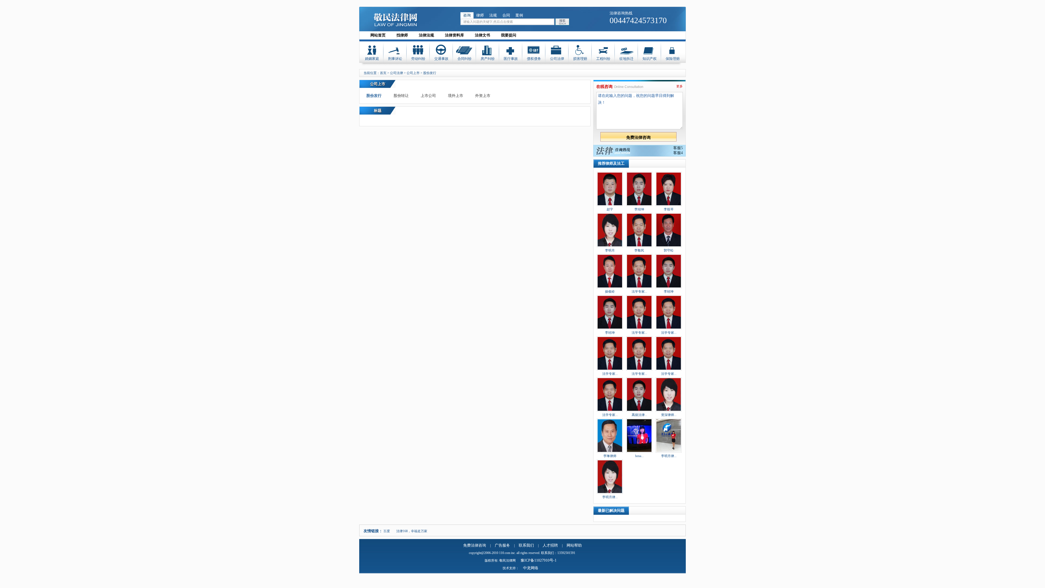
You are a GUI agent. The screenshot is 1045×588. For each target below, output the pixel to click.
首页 (383, 73)
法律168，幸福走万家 (411, 531)
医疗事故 (511, 59)
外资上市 (482, 96)
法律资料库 (454, 35)
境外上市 (455, 96)
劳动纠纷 (418, 59)
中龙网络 (530, 568)
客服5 (678, 148)
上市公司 (428, 96)
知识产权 (650, 59)
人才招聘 (550, 545)
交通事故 (441, 59)
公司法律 (557, 59)
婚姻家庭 (372, 59)
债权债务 (534, 59)
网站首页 (378, 35)
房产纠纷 (488, 59)
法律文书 (482, 35)
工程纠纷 (603, 59)
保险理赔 (673, 59)
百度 (386, 531)
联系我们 (526, 545)
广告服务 (502, 545)
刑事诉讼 (395, 59)
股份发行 (374, 96)
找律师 (402, 35)
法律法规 (426, 35)
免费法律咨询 (474, 545)
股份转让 (401, 96)
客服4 (678, 153)
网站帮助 (574, 545)
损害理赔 (580, 59)
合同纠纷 (464, 59)
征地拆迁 (626, 59)
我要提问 (508, 35)
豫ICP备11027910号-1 (539, 560)
